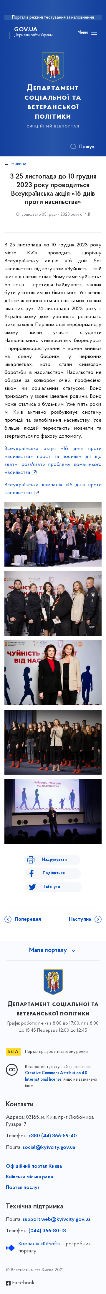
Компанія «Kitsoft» (39, 1244)
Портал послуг (23, 1187)
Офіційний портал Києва (34, 1166)
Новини (18, 163)
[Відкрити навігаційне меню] (94, 33)
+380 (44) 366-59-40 (53, 1136)
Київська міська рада (29, 1177)
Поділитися (54, 873)
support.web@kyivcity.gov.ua (56, 1219)
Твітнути (52, 887)
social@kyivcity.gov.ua (49, 1147)
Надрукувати (54, 860)
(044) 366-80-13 (47, 1231)
